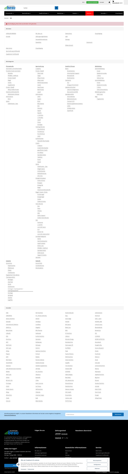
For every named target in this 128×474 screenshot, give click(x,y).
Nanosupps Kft (69, 345)
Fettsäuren (68, 80)
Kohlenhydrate (39, 138)
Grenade (8, 321)
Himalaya (38, 321)
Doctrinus (8, 339)
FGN (7, 312)
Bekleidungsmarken (100, 92)
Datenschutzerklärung (10, 415)
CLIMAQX (97, 336)
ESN (7, 336)
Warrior (97, 368)
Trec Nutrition (69, 365)
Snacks (9, 82)
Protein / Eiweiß (10, 87)
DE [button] (83, 2)
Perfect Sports (9, 389)
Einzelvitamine (71, 71)
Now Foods (98, 392)
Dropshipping (119, 13)
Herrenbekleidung (99, 80)
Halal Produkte (41, 243)
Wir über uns (39, 33)
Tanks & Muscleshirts (102, 89)
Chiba (37, 380)
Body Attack (9, 330)
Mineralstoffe (70, 75)
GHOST (37, 318)
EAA (38, 106)
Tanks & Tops (100, 78)
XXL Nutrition (39, 371)
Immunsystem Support (73, 73)
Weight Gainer (41, 169)
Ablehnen (97, 468)
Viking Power (98, 398)
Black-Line (68, 327)
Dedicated (38, 333)
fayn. (66, 315)
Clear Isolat (40, 73)
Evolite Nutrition (40, 336)
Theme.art (104, 472)
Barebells (38, 377)
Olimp (7, 351)
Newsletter (38, 42)
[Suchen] (56, 8)
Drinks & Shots (41, 180)
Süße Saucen (40, 253)
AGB (66, 36)
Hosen (98, 71)
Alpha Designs (69, 374)
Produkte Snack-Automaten (13, 71)
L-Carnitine (40, 115)
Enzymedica (68, 395)
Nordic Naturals (69, 312)
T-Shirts (99, 75)
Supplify (67, 362)
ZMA (38, 213)
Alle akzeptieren (97, 460)
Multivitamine (70, 78)
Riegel (9, 80)
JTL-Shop (117, 472)
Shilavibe (38, 392)
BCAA (9, 99)
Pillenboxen (11, 268)
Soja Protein (40, 87)
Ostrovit (8, 401)
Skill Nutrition (39, 389)
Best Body (68, 377)
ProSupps (8, 383)
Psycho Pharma (69, 354)
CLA (38, 229)
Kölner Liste (40, 245)
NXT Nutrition (39, 312)
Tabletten (39, 157)
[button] (109, 2)
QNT (7, 357)
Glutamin (39, 108)
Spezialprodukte (41, 155)
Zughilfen (10, 300)
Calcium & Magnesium (73, 89)
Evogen (97, 395)
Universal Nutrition (100, 365)
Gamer (39, 238)
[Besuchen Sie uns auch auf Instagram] (39, 434)
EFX (96, 333)
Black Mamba (39, 401)
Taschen (10, 297)
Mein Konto (9, 48)
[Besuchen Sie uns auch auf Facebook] (36, 434)
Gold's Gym (100, 94)
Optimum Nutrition (41, 351)
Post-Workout (41, 134)
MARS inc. (8, 327)
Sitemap (67, 39)
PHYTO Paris (68, 401)
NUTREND (68, 348)
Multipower (39, 342)
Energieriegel (40, 197)
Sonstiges (39, 124)
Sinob (96, 360)
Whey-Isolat (40, 80)
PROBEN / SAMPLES (13, 75)
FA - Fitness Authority (41, 315)
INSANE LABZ (98, 321)
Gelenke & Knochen (70, 87)
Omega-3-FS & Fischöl (72, 85)
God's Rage (68, 318)
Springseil (10, 295)
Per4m (96, 351)
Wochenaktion (39, 268)
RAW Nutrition (69, 357)
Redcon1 (97, 357)
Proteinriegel (40, 194)
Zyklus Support (41, 215)
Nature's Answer (69, 389)
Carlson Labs (68, 398)
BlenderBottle (98, 327)
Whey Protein (40, 78)
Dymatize (38, 339)
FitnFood (97, 315)
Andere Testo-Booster (43, 217)
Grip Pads (10, 282)
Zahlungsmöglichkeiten (42, 36)
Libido (68, 106)
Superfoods (70, 110)
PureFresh (97, 354)
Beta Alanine (40, 103)
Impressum (23, 469)
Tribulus (39, 211)
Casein (39, 85)
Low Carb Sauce (41, 227)
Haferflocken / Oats (13, 103)
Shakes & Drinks (41, 201)
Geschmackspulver (42, 241)
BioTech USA (9, 380)
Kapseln (39, 113)
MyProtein (8, 345)
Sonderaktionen (40, 265)
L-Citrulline (40, 117)
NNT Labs (8, 348)
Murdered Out (69, 342)
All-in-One (39, 176)
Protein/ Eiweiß (12, 78)
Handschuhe (11, 286)
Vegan (39, 75)
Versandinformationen (41, 39)
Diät (37, 220)
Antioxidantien (71, 96)
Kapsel (39, 110)
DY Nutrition (68, 333)
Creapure (39, 145)
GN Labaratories (69, 380)
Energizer (39, 183)
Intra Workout (41, 129)
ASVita (7, 377)
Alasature (38, 374)
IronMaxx (38, 324)
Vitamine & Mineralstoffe (12, 92)
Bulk (37, 398)
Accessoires (9, 263)
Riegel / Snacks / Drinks (41, 192)
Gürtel (9, 284)
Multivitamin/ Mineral (13, 94)
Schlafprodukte (71, 108)
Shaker (9, 270)
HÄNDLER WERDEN (92, 2)
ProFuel (38, 354)
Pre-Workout (40, 131)
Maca (38, 208)
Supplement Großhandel (12, 54)
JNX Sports (68, 324)
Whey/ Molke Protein (13, 89)
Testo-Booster (39, 204)
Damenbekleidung (99, 68)
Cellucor (67, 336)
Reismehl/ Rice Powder (43, 141)
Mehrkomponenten (42, 82)
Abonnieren (118, 414)
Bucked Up (98, 330)
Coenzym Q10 (70, 101)
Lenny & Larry (98, 324)
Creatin (37, 143)
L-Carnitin (39, 224)
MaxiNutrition (69, 386)
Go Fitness (38, 386)
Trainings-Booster (40, 127)
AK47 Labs (8, 374)
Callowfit (8, 333)
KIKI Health (68, 392)
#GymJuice (97, 371)
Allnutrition (9, 395)
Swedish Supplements (41, 365)
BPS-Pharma (39, 330)
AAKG (38, 96)
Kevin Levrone (39, 383)
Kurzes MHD (39, 263)
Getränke (10, 73)
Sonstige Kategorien (41, 236)
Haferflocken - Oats (42, 166)
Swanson (8, 365)
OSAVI (7, 386)
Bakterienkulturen (72, 99)
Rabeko (38, 357)
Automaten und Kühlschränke (14, 68)
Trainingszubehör (10, 277)
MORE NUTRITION (99, 339)
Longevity (38, 68)
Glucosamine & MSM (72, 92)
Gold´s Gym (98, 318)
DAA (38, 206)
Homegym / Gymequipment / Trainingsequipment (15, 289)
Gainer (7, 101)
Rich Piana (8, 360)
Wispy (7, 392)
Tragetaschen (100, 99)
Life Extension (98, 312)
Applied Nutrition (99, 374)
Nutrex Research (99, 348)
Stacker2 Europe (40, 362)
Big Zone (97, 377)
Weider (8, 371)
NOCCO (38, 348)
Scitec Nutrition (69, 360)
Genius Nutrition (10, 318)
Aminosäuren (9, 96)
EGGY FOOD (98, 389)
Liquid (39, 92)
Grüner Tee (40, 231)
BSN (66, 330)
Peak (66, 351)
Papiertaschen (11, 265)
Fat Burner (40, 222)
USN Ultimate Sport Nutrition (13, 368)
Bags (96, 96)
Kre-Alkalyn (40, 152)
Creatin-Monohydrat (42, 148)
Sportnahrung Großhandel (13, 51)
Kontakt (102, 2)
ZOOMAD (67, 371)
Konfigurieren (97, 464)
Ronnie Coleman (40, 360)
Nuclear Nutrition (99, 383)
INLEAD (67, 321)
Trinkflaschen (11, 272)
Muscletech (98, 342)
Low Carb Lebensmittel (43, 234)
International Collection (12, 324)
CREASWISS (9, 315)
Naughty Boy (98, 345)
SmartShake (9, 362)
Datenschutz (31, 469)
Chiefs (7, 398)
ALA (68, 82)
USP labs (38, 368)
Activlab (97, 386)
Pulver (39, 122)
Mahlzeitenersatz (41, 173)
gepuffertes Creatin (42, 150)
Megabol (38, 327)
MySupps (38, 345)
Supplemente (11, 85)
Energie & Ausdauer (41, 178)
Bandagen (10, 279)
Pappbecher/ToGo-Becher (12, 275)
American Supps (40, 395)
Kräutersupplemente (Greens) (75, 103)
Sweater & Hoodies (102, 73)
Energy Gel (40, 185)
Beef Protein (40, 89)
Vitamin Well (68, 368)
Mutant (97, 380)
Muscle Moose (69, 383)
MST (7, 342)
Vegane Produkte (41, 255)
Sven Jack (97, 362)
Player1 (8, 354)
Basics (66, 68)
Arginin (39, 99)
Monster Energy (69, 339)
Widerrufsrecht (69, 45)
